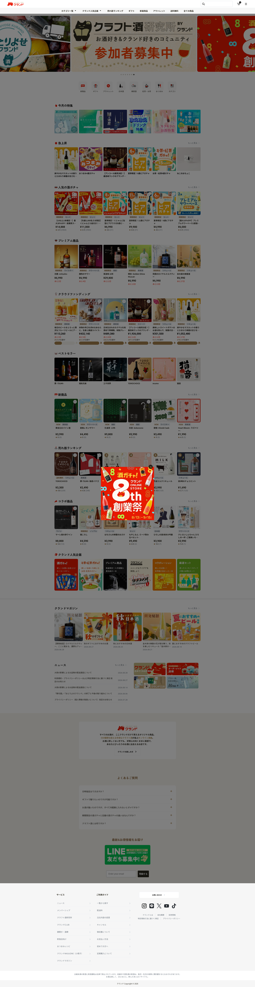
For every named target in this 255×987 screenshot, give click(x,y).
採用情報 (172, 915)
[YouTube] (166, 905)
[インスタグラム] (144, 905)
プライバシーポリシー (171, 918)
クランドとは (148, 915)
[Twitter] (159, 905)
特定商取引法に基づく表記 (148, 918)
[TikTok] (174, 905)
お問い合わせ (157, 895)
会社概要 (160, 915)
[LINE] (151, 905)
